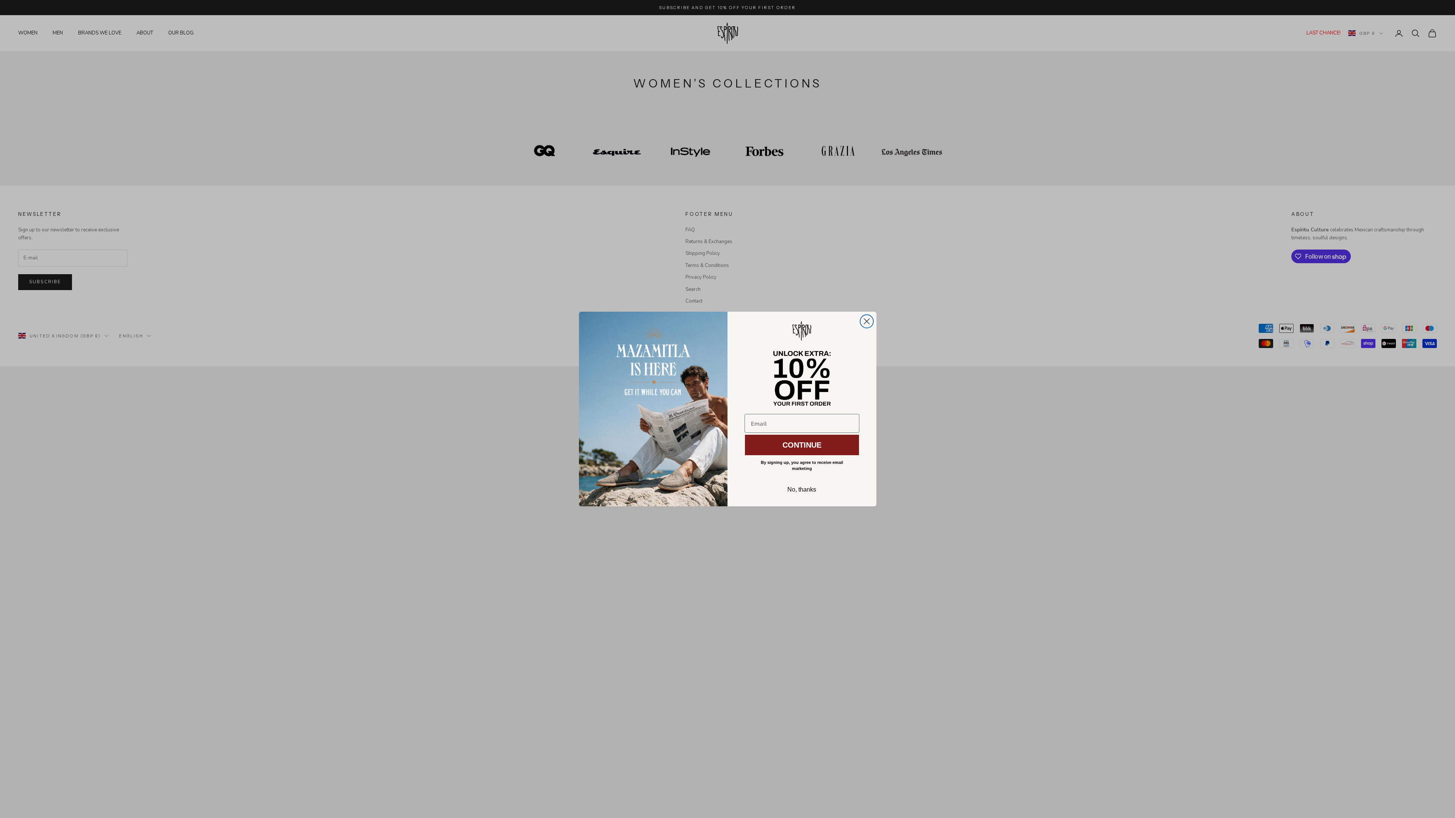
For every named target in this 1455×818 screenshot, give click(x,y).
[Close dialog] (866, 321)
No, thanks (801, 489)
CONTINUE (801, 445)
